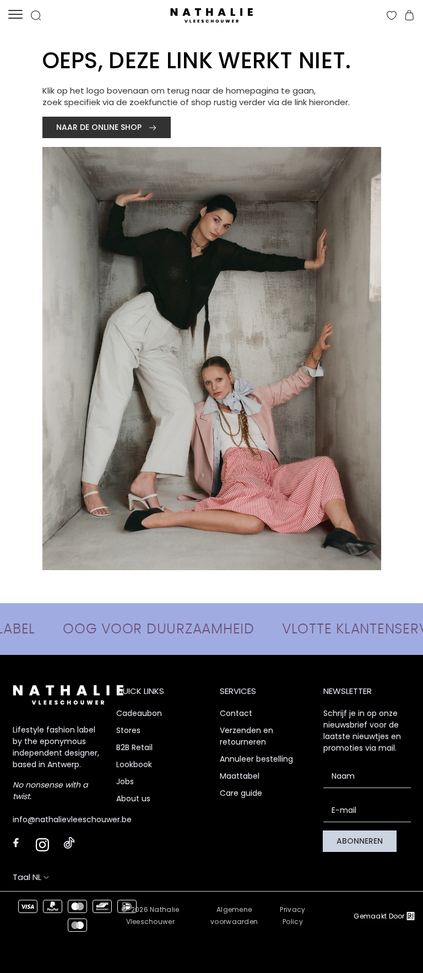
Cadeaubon (139, 713)
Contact (236, 713)
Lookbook (134, 764)
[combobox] (41, 877)
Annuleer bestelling (256, 758)
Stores (128, 730)
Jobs (125, 781)
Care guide (241, 793)
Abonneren (360, 840)
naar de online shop (100, 127)
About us (133, 798)
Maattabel (239, 775)
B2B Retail (134, 747)
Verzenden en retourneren (246, 736)
